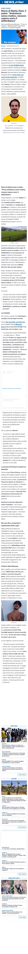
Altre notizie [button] (22, 772)
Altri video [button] (23, 919)
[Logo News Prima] (14, 2)
